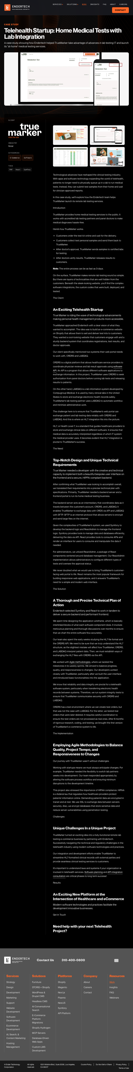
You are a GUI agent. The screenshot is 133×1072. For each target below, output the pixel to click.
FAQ (104, 4)
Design (10, 987)
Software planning (93, 872)
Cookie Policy (86, 1064)
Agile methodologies (79, 661)
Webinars (114, 997)
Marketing (11, 997)
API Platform (64, 1013)
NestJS (61, 1002)
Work (84, 4)
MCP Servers (38, 1032)
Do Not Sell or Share (104, 1064)
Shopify (62, 982)
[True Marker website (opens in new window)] (24, 129)
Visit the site (13, 137)
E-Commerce (14, 158)
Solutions (73, 4)
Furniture (36, 982)
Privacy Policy (121, 1064)
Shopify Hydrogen (41, 1027)
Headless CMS (39, 1001)
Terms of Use (124, 1068)
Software (28, 158)
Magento (62, 987)
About (113, 4)
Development (13, 992)
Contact (120, 10)
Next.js (61, 992)
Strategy (10, 982)
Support (10, 1002)
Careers (123, 4)
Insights (94, 4)
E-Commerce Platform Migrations (38, 1019)
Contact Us (45, 960)
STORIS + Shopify (41, 987)
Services (58, 4)
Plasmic (62, 997)
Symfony (62, 1008)
